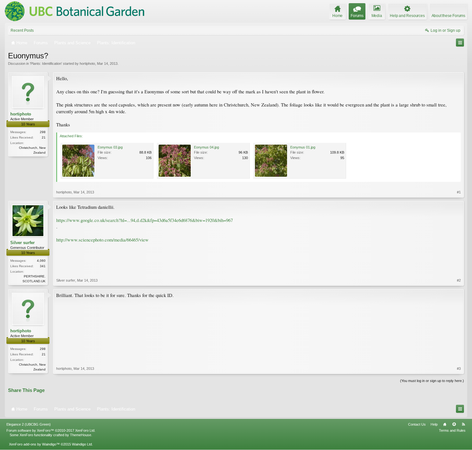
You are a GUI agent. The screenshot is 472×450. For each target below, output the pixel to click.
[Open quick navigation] (460, 42)
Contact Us (417, 424)
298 (43, 132)
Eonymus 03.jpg (110, 147)
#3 (459, 368)
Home (444, 424)
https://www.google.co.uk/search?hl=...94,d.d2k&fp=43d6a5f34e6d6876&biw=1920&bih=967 (144, 220)
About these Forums (448, 15)
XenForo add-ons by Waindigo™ (34, 444)
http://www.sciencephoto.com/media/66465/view (102, 240)
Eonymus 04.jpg (206, 147)
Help (434, 424)
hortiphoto (87, 63)
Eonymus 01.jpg (302, 147)
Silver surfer (22, 242)
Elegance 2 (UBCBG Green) (28, 424)
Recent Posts (22, 30)
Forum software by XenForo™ (50, 430)
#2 (459, 280)
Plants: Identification (46, 63)
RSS (463, 424)
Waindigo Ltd (82, 444)
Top (454, 424)
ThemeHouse (80, 435)
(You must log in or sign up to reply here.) (432, 381)
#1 (459, 192)
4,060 (41, 260)
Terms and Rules (452, 430)
